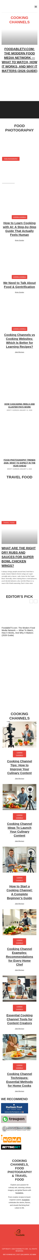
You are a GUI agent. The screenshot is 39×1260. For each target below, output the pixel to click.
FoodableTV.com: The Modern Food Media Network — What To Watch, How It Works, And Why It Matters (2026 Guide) (18, 631)
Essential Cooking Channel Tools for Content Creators (19, 1019)
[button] (35, 6)
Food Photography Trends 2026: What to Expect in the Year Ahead (19, 463)
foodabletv (26, 1200)
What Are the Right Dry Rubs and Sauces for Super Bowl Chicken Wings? (19, 556)
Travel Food (19, 666)
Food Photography (11, 159)
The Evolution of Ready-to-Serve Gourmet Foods (18, 171)
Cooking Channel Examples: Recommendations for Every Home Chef (19, 956)
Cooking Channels (19, 217)
